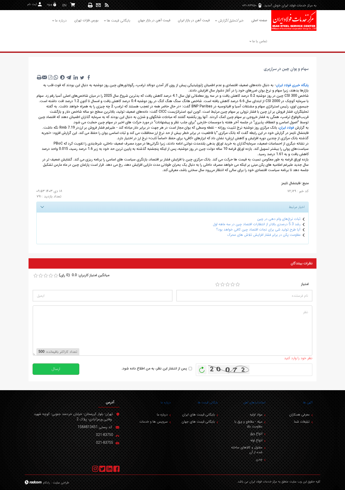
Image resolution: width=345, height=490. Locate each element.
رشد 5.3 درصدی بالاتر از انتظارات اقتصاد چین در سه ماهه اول (257, 224)
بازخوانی (202, 368)
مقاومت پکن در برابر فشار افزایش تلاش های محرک (264, 235)
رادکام (46, 482)
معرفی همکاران (299, 414)
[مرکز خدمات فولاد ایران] (293, 20)
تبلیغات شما (302, 421)
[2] (222, 284)
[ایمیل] (98, 5)
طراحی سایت (61, 482)
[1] (217, 284)
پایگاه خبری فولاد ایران (292, 85)
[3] (227, 284)
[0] (35, 275)
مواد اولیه (256, 414)
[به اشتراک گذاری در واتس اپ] (56, 77)
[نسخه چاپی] (90, 5)
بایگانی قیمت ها (208, 402)
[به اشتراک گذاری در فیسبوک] (88, 77)
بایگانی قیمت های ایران (198, 414)
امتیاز (305, 284)
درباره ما (166, 402)
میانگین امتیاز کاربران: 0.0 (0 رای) (84, 275)
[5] (237, 284)
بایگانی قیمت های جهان (198, 421)
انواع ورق (256, 433)
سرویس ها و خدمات (153, 421)
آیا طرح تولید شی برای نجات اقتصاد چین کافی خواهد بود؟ (258, 229)
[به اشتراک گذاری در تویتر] (82, 77)
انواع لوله (256, 440)
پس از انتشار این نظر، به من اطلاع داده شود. (154, 368)
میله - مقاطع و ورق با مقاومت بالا (248, 424)
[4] (232, 284)
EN (64, 5)
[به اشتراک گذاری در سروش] (62, 77)
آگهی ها (308, 402)
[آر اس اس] (106, 5)
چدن (259, 459)
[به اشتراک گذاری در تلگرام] (69, 77)
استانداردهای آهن (254, 402)
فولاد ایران (286, 127)
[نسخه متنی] (39, 77)
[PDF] (50, 77)
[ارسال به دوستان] (44, 77)
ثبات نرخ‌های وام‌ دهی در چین (279, 219)
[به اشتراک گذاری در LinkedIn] (75, 77)
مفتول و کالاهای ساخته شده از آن (246, 450)
